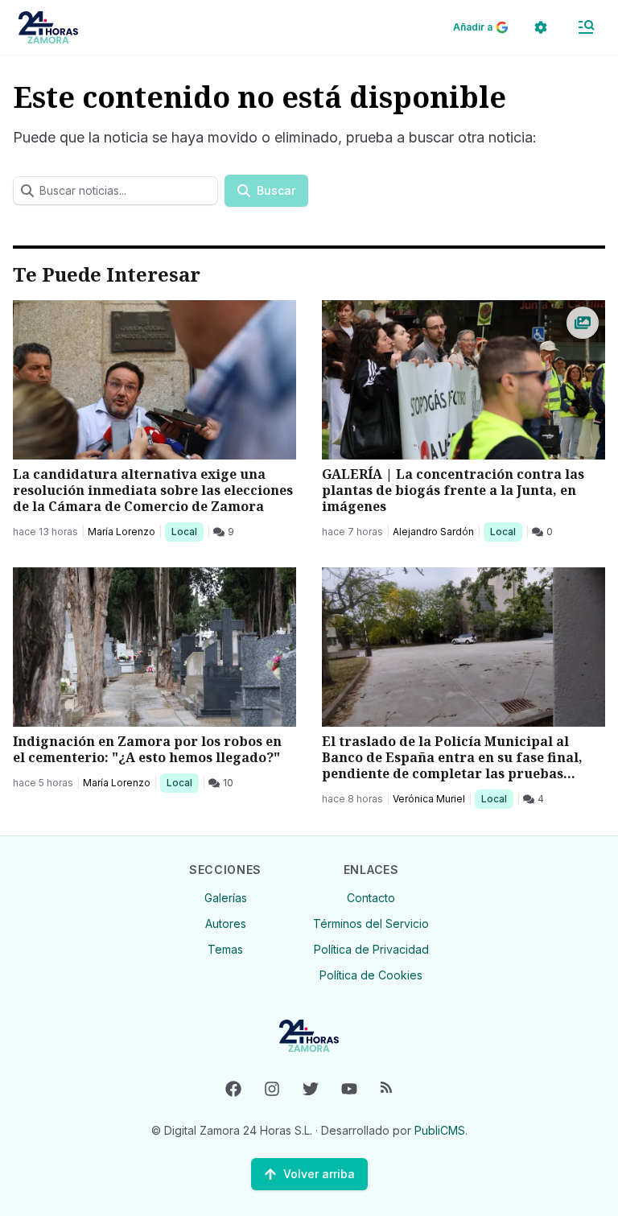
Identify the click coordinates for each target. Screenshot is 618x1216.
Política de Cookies (370, 975)
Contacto (371, 898)
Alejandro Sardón (433, 532)
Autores (225, 923)
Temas (225, 949)
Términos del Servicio (371, 923)
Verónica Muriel (429, 799)
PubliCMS (439, 1130)
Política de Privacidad (371, 949)
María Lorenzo (121, 532)
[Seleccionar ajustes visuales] (541, 27)
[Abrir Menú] (585, 27)
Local (187, 531)
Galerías (225, 898)
